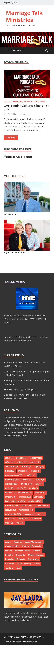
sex (40, 514)
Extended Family (22, 550)
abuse (9, 458)
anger (34, 462)
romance (29, 514)
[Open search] (46, 50)
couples (27, 479)
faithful (21, 488)
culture (40, 479)
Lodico (9, 501)
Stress (37, 102)
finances (10, 492)
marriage (34, 501)
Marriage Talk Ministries (24, 16)
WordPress (20, 641)
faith (9, 488)
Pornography (33, 559)
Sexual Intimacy (24, 563)
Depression (37, 546)
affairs (22, 462)
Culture (7, 102)
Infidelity (9, 555)
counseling (12, 479)
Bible (10, 471)
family (33, 488)
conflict (30, 475)
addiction (21, 458)
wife (20, 523)
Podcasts (28, 102)
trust (9, 523)
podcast (26, 505)
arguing (39, 466)
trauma (36, 518)
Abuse (8, 542)
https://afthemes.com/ (15, 435)
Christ (35, 471)
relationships (13, 514)
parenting (11, 505)
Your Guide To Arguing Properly (20, 389)
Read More (10, 137)
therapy (23, 518)
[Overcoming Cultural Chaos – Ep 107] (27, 84)
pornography (42, 505)
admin (23, 114)
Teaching (9, 568)
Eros (39, 484)
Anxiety (26, 466)
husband (40, 492)
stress (10, 518)
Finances (37, 550)
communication (14, 475)
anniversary (11, 466)
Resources (9, 563)
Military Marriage (36, 555)
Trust (43, 102)
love (21, 501)
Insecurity (17, 102)
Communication (12, 546)
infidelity (10, 497)
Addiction (18, 542)
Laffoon (39, 497)
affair (9, 462)
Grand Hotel (25, 492)
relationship (26, 510)
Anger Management (34, 542)
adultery (36, 458)
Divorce (8, 550)
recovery (10, 510)
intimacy (25, 497)
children (23, 471)
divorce (26, 484)
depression (11, 484)
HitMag (33, 641)
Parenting (9, 559)
